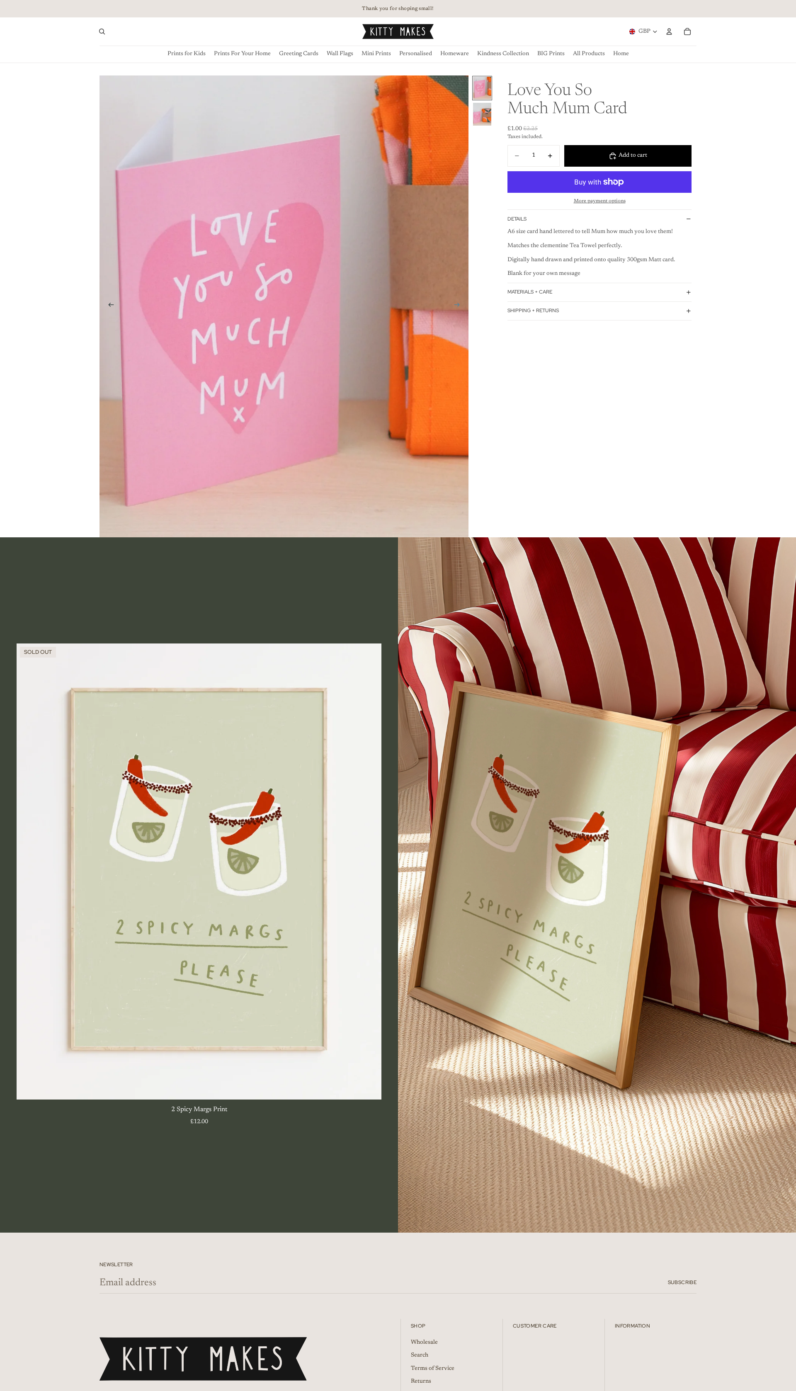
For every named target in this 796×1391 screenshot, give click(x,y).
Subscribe (682, 1282)
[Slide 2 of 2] (482, 114)
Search (419, 1355)
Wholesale (424, 1342)
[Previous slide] (109, 306)
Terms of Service (432, 1368)
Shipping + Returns (533, 310)
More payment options (600, 201)
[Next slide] (459, 306)
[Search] (102, 31)
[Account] (669, 31)
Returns (421, 1381)
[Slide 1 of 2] (482, 88)
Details (517, 219)
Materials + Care (529, 292)
